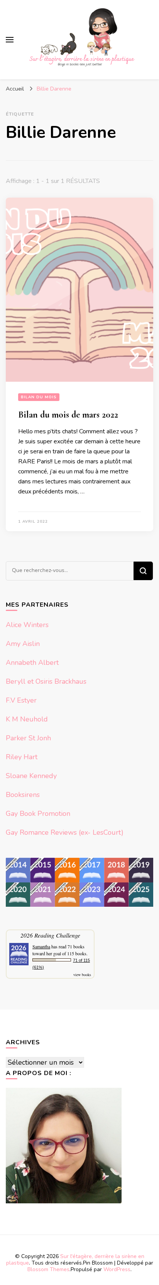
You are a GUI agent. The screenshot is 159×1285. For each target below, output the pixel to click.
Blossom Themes (48, 1269)
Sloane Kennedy (31, 775)
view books (82, 974)
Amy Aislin (23, 643)
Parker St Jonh (28, 738)
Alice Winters (27, 624)
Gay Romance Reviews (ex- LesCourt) (64, 832)
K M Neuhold (27, 719)
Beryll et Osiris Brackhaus (46, 681)
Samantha (41, 946)
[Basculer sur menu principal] (10, 39)
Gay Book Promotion (38, 813)
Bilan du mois (39, 397)
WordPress (116, 1269)
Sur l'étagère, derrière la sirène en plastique (75, 1260)
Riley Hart (21, 757)
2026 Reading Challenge (50, 935)
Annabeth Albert (32, 662)
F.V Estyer (21, 700)
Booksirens (23, 794)
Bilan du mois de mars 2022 (68, 414)
